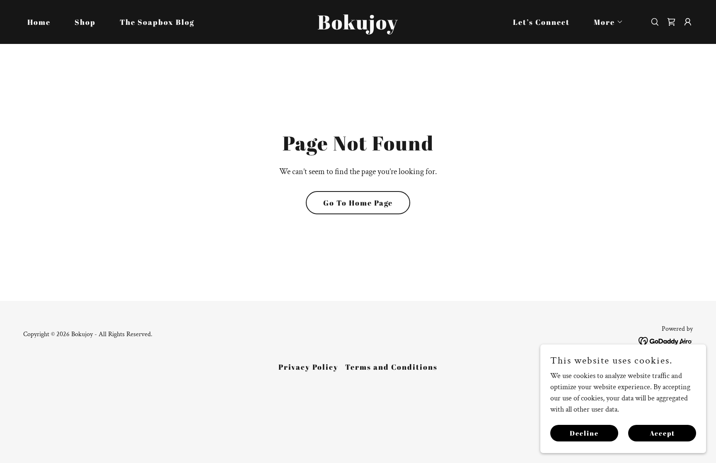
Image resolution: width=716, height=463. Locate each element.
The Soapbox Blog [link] (157, 22)
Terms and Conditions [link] (391, 367)
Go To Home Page (358, 203)
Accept (662, 433)
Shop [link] (85, 22)
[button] (604, 22)
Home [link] (39, 22)
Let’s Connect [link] (541, 22)
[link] (358, 27)
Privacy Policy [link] (308, 367)
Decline (584, 433)
